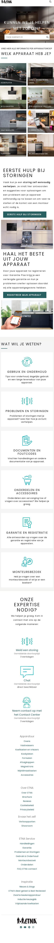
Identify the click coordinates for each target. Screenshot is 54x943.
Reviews (27, 801)
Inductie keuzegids (27, 899)
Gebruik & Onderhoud (27, 856)
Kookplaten (27, 753)
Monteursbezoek (27, 860)
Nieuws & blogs (27, 886)
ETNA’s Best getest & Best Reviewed (27, 890)
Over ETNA (27, 792)
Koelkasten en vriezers (27, 749)
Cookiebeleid (27, 805)
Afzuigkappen (27, 762)
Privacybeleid (27, 809)
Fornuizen (27, 758)
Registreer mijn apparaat (24, 294)
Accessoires (27, 774)
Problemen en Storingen (27, 852)
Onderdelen (27, 864)
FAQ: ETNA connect (27, 868)
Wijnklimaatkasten (27, 770)
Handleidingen (27, 843)
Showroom (27, 825)
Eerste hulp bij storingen (24, 214)
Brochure (27, 796)
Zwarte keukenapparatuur (27, 895)
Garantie (27, 847)
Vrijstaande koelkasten (27, 903)
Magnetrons (27, 766)
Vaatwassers (27, 745)
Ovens (27, 741)
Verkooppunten (27, 821)
